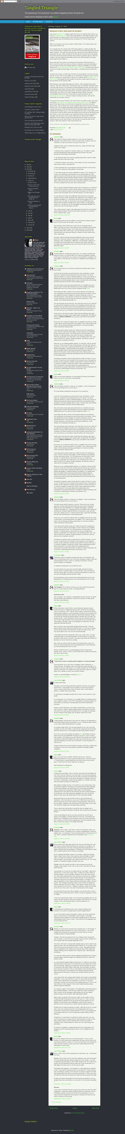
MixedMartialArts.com (60, 35)
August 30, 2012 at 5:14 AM (61, 751)
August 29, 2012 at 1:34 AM (61, 493)
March (30, 220)
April (29, 218)
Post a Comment (56, 1102)
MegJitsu (29, 482)
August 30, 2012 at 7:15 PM (61, 767)
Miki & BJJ (30, 493)
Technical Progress (30, 97)
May (29, 215)
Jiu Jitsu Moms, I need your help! (35, 401)
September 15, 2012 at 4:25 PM (62, 1098)
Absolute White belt (32, 461)
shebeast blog (31, 355)
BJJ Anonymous (31, 449)
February (30, 222)
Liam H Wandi (58, 680)
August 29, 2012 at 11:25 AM (61, 602)
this (95, 740)
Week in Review (31, 350)
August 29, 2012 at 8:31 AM (61, 591)
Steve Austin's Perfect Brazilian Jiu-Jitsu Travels (34, 385)
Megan (56, 218)
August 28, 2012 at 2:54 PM (61, 380)
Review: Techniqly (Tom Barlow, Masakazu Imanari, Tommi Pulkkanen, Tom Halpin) (34, 286)
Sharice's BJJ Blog (32, 486)
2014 (28, 164)
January (30, 225)
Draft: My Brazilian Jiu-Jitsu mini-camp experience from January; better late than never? (35, 436)
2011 (28, 227)
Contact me (49, 21)
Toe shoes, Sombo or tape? (32, 109)
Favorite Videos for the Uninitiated (35, 414)
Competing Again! (31, 408)
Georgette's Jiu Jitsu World (34, 315)
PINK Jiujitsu (30, 394)
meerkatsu (29, 283)
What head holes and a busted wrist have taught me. (34, 197)
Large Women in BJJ (30, 91)
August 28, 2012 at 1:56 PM (61, 262)
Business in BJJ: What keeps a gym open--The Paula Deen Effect (34, 124)
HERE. (55, 17)
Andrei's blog (30, 301)
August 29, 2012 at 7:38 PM (61, 655)
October (30, 176)
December (31, 171)
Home (28, 21)
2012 (28, 169)
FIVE (28, 420)
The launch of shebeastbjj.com (34, 356)
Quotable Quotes (31, 457)
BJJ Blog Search (37, 21)
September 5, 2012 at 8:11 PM (62, 923)
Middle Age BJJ (31, 348)
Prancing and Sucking (33, 325)
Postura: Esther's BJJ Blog (34, 468)
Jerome (56, 771)
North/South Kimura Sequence (34, 270)
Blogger (72, 1130)
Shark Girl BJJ (31, 275)
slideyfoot (57, 137)
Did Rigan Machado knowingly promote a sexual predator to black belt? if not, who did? (35, 319)
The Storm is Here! (31, 395)
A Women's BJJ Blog (33, 406)
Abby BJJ (29, 479)
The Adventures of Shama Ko (35, 376)
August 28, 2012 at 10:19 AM (61, 215)
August (30, 180)
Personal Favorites (30, 94)
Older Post (95, 1108)
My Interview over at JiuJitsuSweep (34, 130)
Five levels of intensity (32, 303)
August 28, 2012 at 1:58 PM (61, 371)
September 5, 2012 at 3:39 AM (62, 903)
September (31, 178)
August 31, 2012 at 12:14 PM (61, 838)
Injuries (28, 469)
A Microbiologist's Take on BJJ (33, 106)
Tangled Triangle (41, 8)
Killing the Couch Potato (31, 86)
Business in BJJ (58, 129)
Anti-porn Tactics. (32, 182)
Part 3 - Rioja (30, 427)
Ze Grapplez (57, 555)
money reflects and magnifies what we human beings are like (73, 102)
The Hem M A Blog (32, 442)
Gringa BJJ (30, 333)
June (29, 213)
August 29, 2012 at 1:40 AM (61, 551)
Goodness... (30, 463)
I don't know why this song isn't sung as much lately (71, 67)
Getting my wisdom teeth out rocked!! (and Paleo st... (34, 206)
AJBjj (28, 340)
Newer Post (53, 1108)
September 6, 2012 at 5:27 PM (62, 1047)
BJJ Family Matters (32, 400)
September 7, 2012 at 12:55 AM (62, 1084)
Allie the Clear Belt (32, 361)
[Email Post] (69, 127)
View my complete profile (31, 259)
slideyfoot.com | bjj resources (35, 269)
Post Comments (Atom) (78, 1113)
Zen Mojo (29, 413)
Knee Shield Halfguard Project (34, 311)
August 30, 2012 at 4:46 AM (61, 715)
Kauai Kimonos (31, 489)
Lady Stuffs (28, 89)
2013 (28, 167)
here (88, 288)
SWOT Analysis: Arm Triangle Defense (35, 133)
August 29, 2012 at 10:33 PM (61, 676)
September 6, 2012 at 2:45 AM (62, 1033)
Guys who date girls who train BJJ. (34, 120)
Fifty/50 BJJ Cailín (32, 419)
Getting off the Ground (31, 83)
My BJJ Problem (31, 450)
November (31, 173)
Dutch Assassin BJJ (32, 455)
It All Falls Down (30, 444)
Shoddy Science (31, 425)
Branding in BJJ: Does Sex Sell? (33, 127)
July (29, 211)
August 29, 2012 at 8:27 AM (61, 581)
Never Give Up (30, 362)
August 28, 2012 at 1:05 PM (61, 248)
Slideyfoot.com (61, 34)
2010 (28, 230)
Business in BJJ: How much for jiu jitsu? (33, 185)
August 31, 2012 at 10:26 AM (61, 824)
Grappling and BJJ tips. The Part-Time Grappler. (35, 293)
